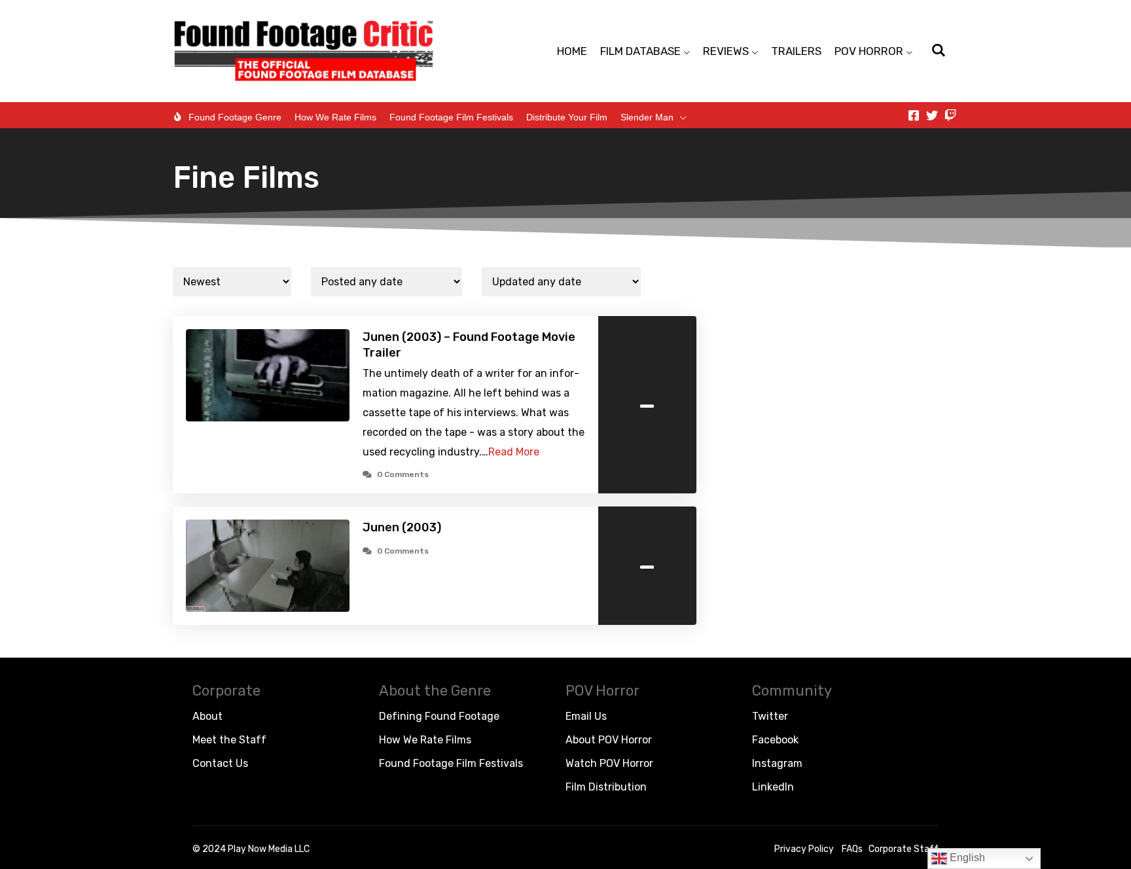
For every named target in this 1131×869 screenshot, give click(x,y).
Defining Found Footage (439, 716)
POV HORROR (869, 51)
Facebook (775, 740)
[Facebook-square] (914, 115)
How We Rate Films (335, 117)
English (966, 857)
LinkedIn (773, 787)
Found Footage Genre (234, 117)
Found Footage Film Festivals (451, 117)
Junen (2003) (402, 527)
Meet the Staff (229, 740)
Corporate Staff (904, 849)
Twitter (770, 716)
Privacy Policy (804, 849)
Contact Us (220, 763)
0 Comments (403, 474)
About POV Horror (609, 740)
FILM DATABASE (640, 51)
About (207, 716)
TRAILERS (796, 51)
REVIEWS (726, 51)
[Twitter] (932, 115)
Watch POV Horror (609, 763)
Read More (513, 452)
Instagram (777, 763)
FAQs (852, 849)
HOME (572, 51)
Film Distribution (606, 787)
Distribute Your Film (566, 117)
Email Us (586, 716)
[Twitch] (950, 115)
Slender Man (646, 117)
